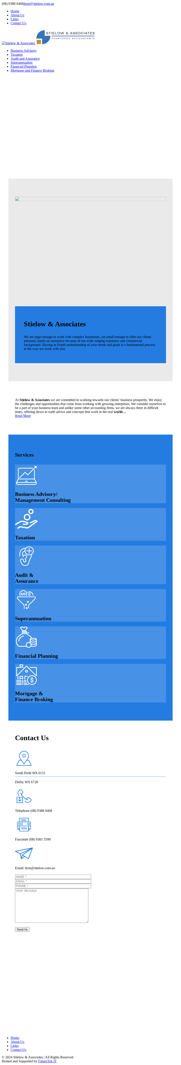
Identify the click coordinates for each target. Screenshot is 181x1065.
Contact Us (18, 23)
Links (15, 19)
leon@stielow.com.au (39, 4)
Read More (23, 416)
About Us (17, 15)
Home (15, 11)
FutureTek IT (47, 1061)
